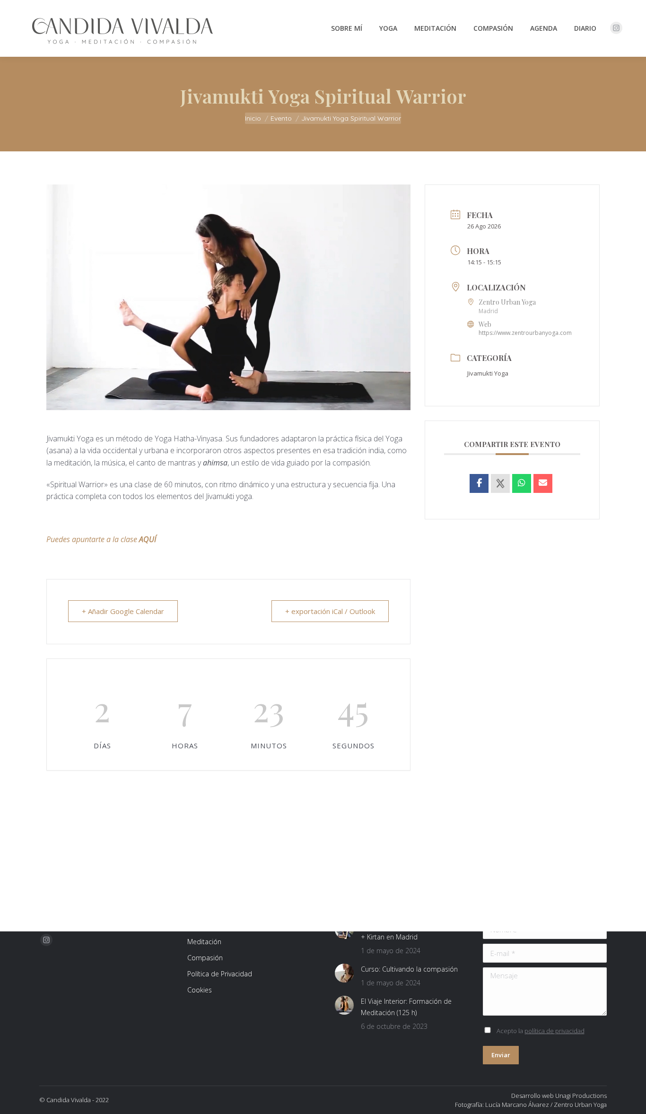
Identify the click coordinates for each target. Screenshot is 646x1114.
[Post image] (344, 973)
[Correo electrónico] (542, 483)
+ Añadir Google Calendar (123, 611)
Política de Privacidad (219, 973)
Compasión (205, 957)
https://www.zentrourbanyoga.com (525, 333)
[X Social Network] (500, 483)
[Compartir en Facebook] (479, 483)
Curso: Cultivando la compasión (409, 969)
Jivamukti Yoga (487, 373)
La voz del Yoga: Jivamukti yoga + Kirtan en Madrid (407, 931)
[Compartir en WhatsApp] (521, 483)
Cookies (199, 989)
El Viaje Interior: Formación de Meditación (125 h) (406, 1007)
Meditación (204, 941)
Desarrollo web (532, 1095)
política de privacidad (554, 1030)
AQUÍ (147, 539)
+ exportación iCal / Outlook (330, 611)
